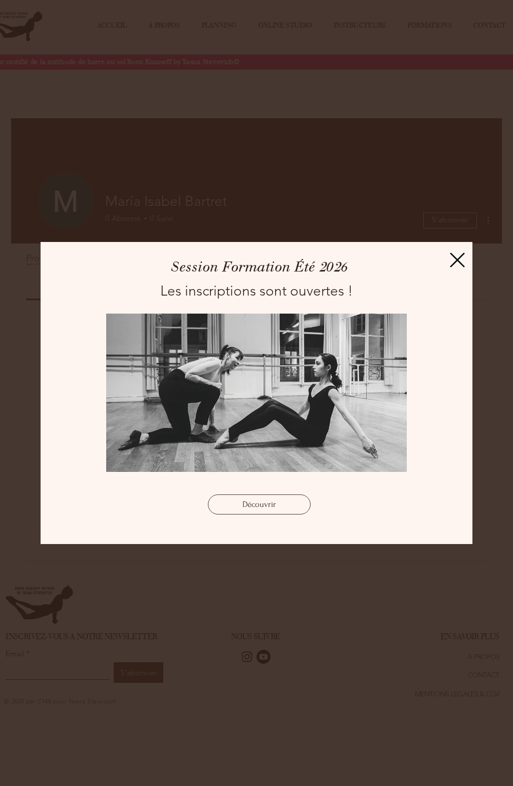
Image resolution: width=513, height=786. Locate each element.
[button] (457, 260)
